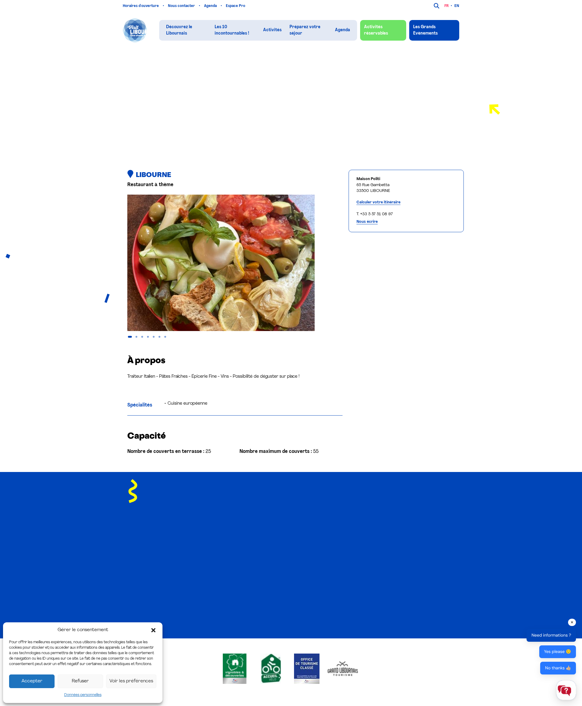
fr (446, 6)
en (456, 6)
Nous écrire (367, 222)
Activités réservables (376, 30)
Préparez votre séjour (304, 30)
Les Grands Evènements (425, 30)
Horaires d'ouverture (141, 6)
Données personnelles (83, 695)
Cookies (247, 620)
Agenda (211, 6)
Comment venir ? (341, 577)
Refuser (80, 681)
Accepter (32, 681)
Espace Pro (236, 6)
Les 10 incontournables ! (232, 30)
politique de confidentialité (404, 510)
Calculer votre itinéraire (378, 202)
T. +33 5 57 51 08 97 (374, 214)
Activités (272, 30)
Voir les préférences (131, 681)
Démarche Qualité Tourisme (351, 586)
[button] (153, 630)
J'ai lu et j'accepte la (382, 509)
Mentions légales (223, 620)
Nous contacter (182, 6)
